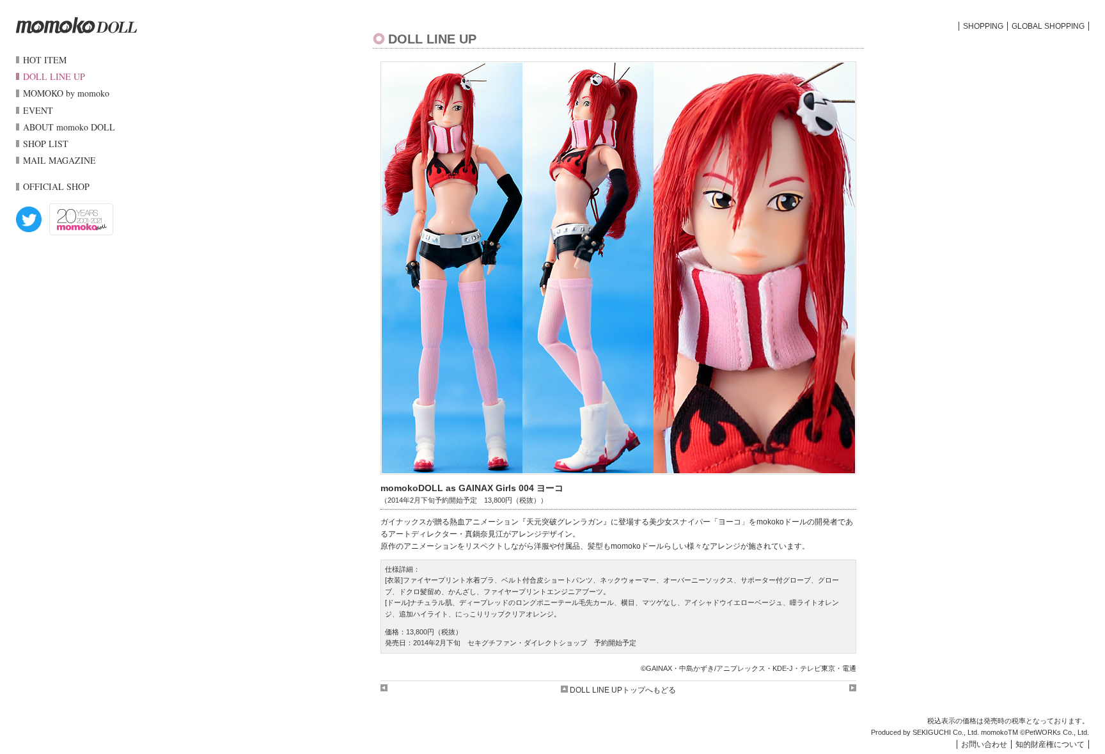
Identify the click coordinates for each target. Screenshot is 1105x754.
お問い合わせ (984, 744)
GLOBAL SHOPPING (1048, 26)
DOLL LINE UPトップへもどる (622, 690)
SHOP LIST (45, 143)
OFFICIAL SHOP (56, 186)
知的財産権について (1050, 744)
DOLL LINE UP (54, 76)
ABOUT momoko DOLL (69, 127)
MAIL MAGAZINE (59, 160)
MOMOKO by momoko (66, 93)
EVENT (38, 110)
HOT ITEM (45, 60)
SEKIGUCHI (932, 732)
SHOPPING (983, 26)
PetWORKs (1043, 732)
